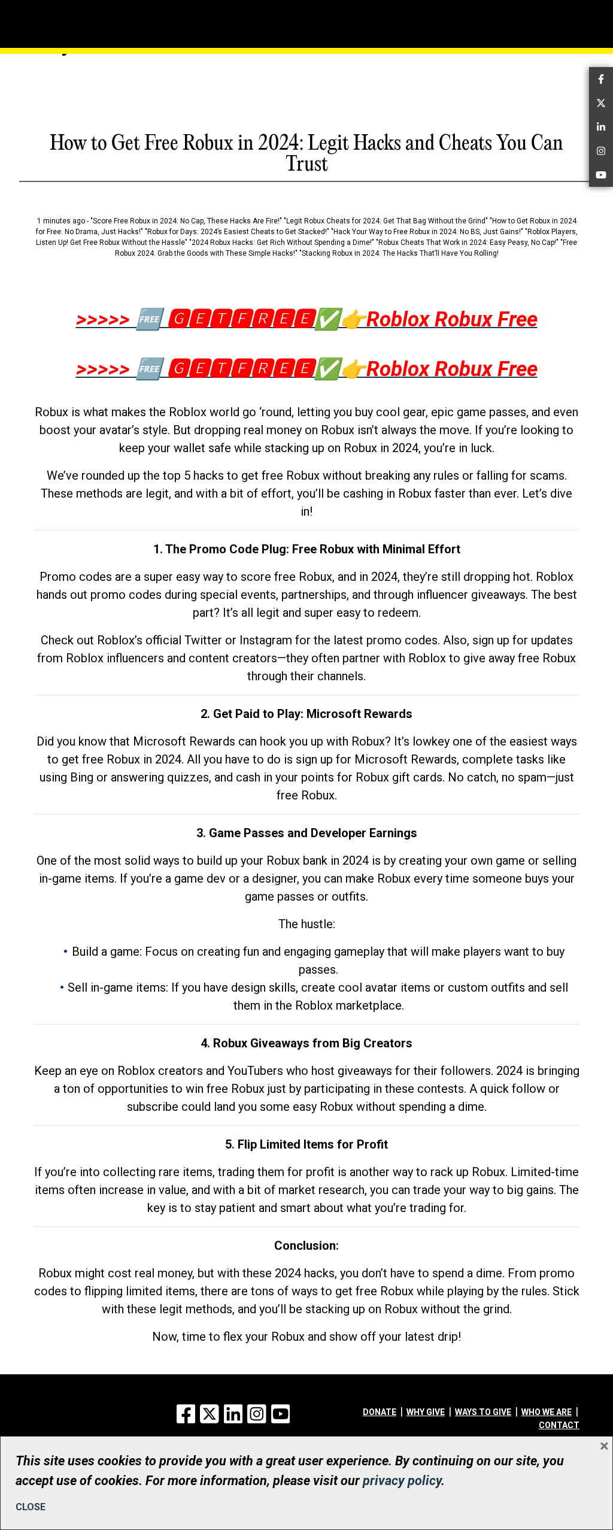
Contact (559, 1425)
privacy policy (402, 1480)
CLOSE (30, 1507)
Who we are (546, 1412)
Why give (425, 1412)
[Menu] (58, 9)
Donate (379, 1412)
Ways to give (483, 1412)
